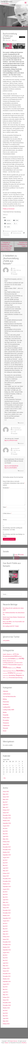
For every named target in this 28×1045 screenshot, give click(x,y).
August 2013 (6, 921)
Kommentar (6, 487)
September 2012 (7, 950)
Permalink (14, 274)
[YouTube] (21, 555)
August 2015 (6, 857)
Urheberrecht (6, 725)
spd (24, 670)
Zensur (4, 731)
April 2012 (5, 963)
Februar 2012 (6, 968)
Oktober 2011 (6, 979)
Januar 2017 (6, 812)
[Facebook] (16, 559)
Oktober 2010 (6, 1008)
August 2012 (6, 952)
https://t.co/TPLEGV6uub (11, 440)
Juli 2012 (5, 955)
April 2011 (5, 992)
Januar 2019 (6, 797)
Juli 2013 (5, 923)
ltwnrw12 (5, 664)
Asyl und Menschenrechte (9, 696)
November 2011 (7, 976)
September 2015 (7, 855)
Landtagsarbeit (14, 231)
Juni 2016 (5, 831)
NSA (5, 667)
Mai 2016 (5, 833)
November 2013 (7, 913)
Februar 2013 (6, 936)
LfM (14, 662)
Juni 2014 (5, 894)
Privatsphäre (6, 720)
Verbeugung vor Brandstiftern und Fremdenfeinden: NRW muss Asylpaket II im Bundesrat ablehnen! (6, 246)
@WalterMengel (16, 428)
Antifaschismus (6, 694)
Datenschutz (6, 701)
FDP (9, 658)
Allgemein (5, 691)
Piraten (9, 667)
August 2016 (6, 826)
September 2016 (7, 823)
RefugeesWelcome (12, 671)
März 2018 (5, 799)
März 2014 (5, 902)
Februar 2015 (6, 873)
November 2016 (7, 818)
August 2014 (6, 889)
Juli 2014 (5, 892)
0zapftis (4, 654)
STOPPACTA (11, 673)
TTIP (23, 675)
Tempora (19, 675)
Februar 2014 (6, 905)
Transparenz (6, 723)
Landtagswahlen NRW (8, 709)
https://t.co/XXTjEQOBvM (11, 466)
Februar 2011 (6, 997)
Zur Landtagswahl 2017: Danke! (11, 626)
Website (5, 519)
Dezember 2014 (7, 878)
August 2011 (6, 984)
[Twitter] (15, 555)
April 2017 (5, 804)
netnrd (15, 40)
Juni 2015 (5, 863)
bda (18, 654)
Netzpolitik (20, 231)
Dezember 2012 (7, 942)
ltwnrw (21, 662)
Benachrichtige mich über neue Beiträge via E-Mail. (13, 535)
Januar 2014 (6, 907)
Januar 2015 (6, 876)
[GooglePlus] (16, 558)
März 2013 (5, 934)
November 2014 (7, 881)
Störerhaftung (12, 675)
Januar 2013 (6, 939)
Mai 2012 (5, 960)
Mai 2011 (5, 989)
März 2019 (5, 794)
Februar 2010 (6, 1023)
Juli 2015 (5, 860)
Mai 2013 (5, 928)
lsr (15, 662)
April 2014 (5, 899)
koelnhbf (14, 660)
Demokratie (7, 231)
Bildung (5, 699)
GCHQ (21, 658)
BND (15, 656)
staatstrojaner (5, 673)
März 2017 (5, 807)
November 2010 (7, 1005)
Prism (19, 667)
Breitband (19, 656)
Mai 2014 (5, 897)
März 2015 (5, 870)
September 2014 (7, 886)
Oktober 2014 (6, 884)
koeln (11, 660)
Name (5, 507)
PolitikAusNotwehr (17, 233)
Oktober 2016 (6, 820)
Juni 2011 (5, 987)
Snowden (19, 670)
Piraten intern (6, 233)
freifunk (12, 658)
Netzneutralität (12, 664)
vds (4, 677)
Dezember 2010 (7, 1002)
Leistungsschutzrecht (8, 662)
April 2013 (5, 931)
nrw (22, 664)
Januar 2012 (6, 971)
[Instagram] (16, 556)
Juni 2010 (5, 1013)
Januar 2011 (6, 1000)
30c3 (12, 654)
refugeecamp (5, 671)
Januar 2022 (6, 791)
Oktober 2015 (6, 852)
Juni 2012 (5, 957)
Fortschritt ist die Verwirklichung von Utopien (22, 244)
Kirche (8, 660)
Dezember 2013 (7, 910)
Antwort (21, 423)
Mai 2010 (5, 1016)
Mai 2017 (5, 802)
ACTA (15, 654)
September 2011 (7, 981)
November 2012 (7, 944)
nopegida (19, 664)
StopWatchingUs (5, 675)
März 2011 (5, 994)
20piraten (9, 654)
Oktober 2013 (6, 915)
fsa (15, 658)
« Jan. (4, 778)
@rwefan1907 (15, 448)
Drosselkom (5, 658)
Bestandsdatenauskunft (8, 656)
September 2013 (7, 918)
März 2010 (5, 1021)
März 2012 (5, 965)
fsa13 (18, 658)
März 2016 (5, 839)
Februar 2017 (6, 810)
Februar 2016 (6, 841)
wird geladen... (6, 640)
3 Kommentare (6, 235)
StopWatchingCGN (19, 673)
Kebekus (5, 660)
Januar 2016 (6, 844)
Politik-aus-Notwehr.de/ (8, 209)
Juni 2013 (5, 926)
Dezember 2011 (7, 973)
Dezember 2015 (7, 847)
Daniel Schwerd (6, 2)
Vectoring (6, 677)
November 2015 (7, 849)
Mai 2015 (5, 865)
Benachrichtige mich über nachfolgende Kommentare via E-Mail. (12, 528)
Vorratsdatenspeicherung (15, 677)
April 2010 (5, 1018)
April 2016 (5, 836)
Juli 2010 (5, 1010)
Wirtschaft (5, 728)
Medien (5, 712)
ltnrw (18, 662)
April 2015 (5, 868)
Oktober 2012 (6, 947)
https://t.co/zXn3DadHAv (11, 467)
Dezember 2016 (7, 815)
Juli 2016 (5, 828)
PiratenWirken (13, 667)
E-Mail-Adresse (7, 513)
